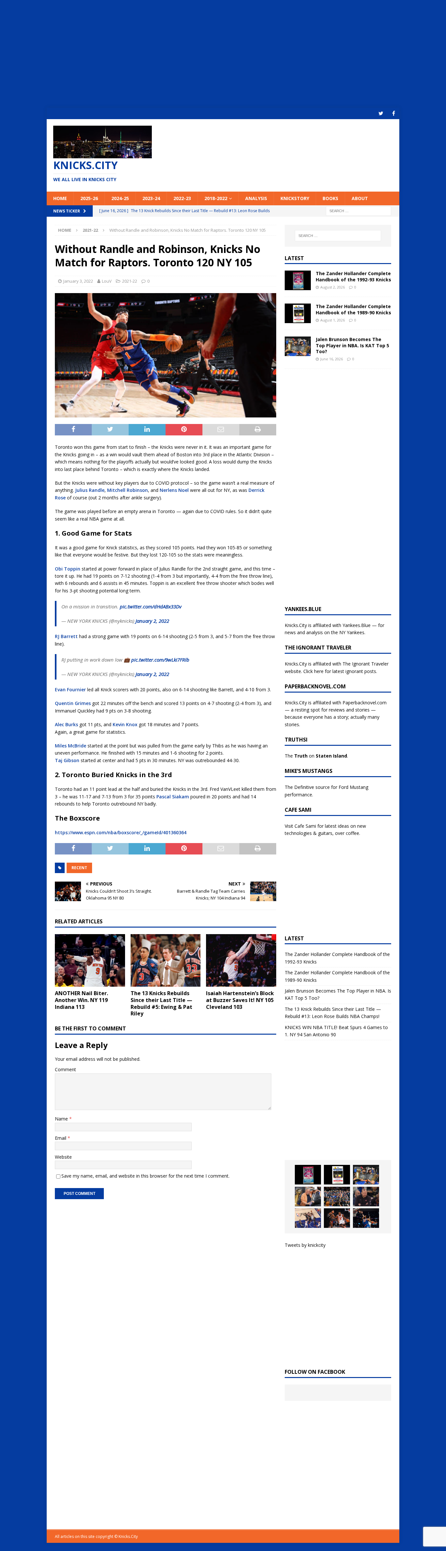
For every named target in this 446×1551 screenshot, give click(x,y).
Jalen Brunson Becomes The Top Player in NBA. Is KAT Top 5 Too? (352, 345)
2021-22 (129, 281)
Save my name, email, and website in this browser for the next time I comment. (145, 1176)
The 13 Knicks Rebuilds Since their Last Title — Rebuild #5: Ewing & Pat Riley (161, 1003)
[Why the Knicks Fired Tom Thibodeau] (366, 1196)
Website (63, 1157)
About (360, 198)
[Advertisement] (223, 54)
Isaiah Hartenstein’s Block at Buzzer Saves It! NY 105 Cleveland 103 (240, 1000)
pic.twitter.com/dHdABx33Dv (151, 606)
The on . (316, 756)
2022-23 (182, 198)
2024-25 (120, 198)
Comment (65, 1069)
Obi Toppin (67, 569)
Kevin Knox (125, 724)
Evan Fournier (70, 689)
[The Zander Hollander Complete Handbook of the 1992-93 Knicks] (298, 280)
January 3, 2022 (78, 281)
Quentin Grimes (73, 703)
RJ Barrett (66, 636)
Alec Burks (66, 724)
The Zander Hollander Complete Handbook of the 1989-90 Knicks (353, 309)
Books (330, 198)
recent (79, 867)
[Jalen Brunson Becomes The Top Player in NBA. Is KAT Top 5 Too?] (298, 346)
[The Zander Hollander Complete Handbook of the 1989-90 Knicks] (298, 313)
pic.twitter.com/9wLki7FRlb (160, 659)
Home (60, 198)
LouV (107, 281)
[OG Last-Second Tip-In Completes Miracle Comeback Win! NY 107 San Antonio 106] (308, 1218)
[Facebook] (393, 113)
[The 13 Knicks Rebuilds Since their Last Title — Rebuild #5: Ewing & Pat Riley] (166, 960)
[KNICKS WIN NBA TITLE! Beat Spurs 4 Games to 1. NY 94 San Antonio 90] (337, 1196)
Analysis (256, 198)
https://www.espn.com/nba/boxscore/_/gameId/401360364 (120, 832)
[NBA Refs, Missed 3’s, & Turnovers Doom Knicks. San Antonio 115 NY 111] (337, 1218)
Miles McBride (70, 746)
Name (62, 1119)
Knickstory (294, 198)
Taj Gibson (67, 760)
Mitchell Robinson (127, 490)
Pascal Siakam (172, 796)
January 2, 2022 (152, 621)
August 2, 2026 (332, 287)
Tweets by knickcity (305, 1245)
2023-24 (151, 198)
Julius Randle (89, 490)
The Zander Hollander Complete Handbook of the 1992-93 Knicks (353, 276)
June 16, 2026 (331, 358)
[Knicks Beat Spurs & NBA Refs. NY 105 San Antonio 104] (366, 1218)
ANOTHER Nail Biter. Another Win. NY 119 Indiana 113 (81, 1000)
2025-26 (89, 198)
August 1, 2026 (332, 320)
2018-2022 (215, 198)
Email (61, 1138)
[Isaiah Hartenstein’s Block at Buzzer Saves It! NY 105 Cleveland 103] (241, 960)
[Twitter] (381, 113)
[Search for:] (358, 210)
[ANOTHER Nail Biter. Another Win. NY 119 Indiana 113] (90, 960)
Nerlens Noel (174, 490)
